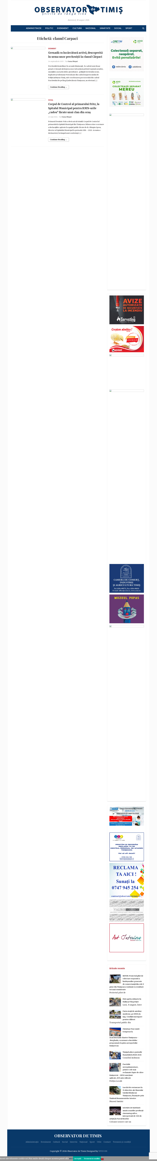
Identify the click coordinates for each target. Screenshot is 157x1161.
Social (118, 28)
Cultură (77, 28)
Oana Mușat (73, 61)
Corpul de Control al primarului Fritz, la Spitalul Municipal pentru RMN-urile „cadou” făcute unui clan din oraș (73, 108)
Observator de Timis (78, 1135)
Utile (99, 1142)
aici (71, 1158)
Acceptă (77, 1159)
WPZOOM (102, 1151)
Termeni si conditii (92, 1159)
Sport (129, 28)
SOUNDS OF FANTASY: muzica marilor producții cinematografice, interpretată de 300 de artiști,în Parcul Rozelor (126, 1113)
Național (91, 28)
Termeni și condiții (122, 1142)
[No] (102, 1159)
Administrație (33, 28)
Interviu (73, 1142)
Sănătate (105, 28)
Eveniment (63, 28)
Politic (49, 28)
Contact (107, 1142)
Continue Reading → (58, 87)
